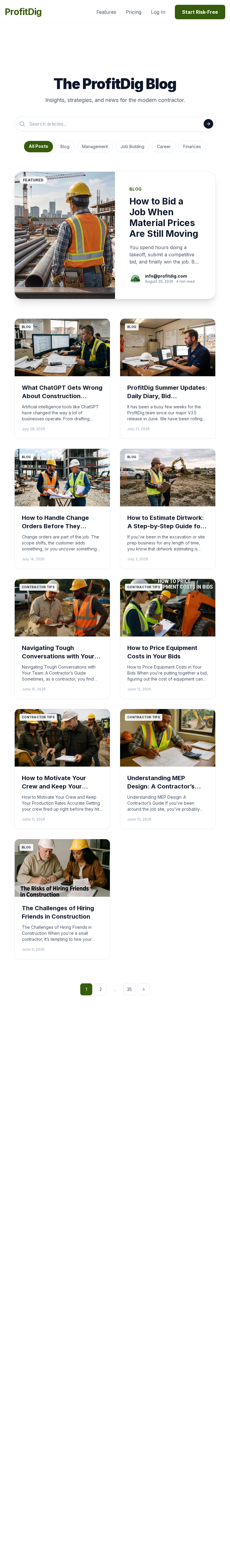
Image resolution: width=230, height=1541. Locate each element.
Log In (158, 12)
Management (95, 146)
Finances (192, 146)
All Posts (38, 146)
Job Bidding (132, 146)
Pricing (133, 12)
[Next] (144, 989)
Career (164, 146)
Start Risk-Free (200, 12)
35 (129, 989)
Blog (64, 146)
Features (106, 12)
